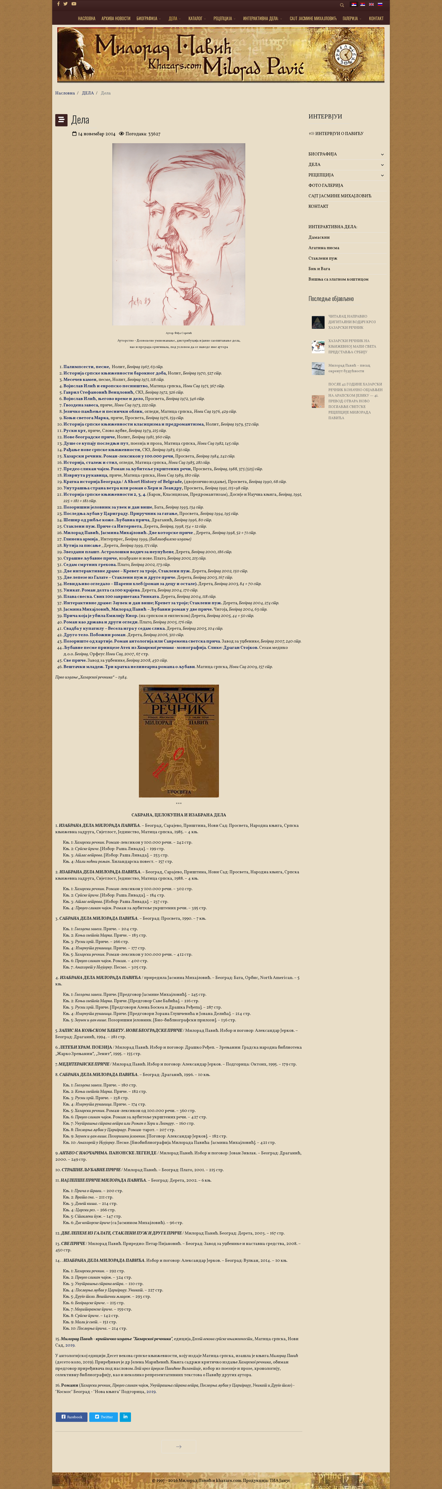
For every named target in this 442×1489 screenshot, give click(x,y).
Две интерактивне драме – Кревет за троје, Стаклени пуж (126, 571)
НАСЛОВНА (86, 18)
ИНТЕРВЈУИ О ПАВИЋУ (339, 134)
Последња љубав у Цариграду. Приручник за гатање (120, 514)
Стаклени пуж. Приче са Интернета (102, 526)
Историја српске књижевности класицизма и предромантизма (133, 424)
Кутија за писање (82, 546)
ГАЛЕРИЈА (350, 18)
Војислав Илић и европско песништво (105, 386)
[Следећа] (179, 1446)
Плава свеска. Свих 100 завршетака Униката (111, 597)
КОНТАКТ (376, 18)
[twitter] (65, 4)
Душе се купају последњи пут (95, 443)
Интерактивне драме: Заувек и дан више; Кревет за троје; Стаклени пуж (142, 603)
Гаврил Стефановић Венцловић (98, 392)
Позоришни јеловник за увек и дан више (107, 507)
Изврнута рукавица (85, 475)
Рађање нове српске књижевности (101, 450)
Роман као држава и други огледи (100, 622)
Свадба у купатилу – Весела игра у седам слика (114, 629)
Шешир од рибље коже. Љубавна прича (106, 520)
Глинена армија (80, 539)
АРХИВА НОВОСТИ (116, 18)
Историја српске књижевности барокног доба (114, 373)
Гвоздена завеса (80, 405)
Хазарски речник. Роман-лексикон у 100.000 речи (118, 456)
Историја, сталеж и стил (90, 463)
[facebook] (58, 4)
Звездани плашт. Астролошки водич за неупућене (118, 552)
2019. (70, 1345)
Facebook (74, 1417)
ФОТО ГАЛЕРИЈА (325, 186)
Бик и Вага (319, 269)
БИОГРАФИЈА (147, 18)
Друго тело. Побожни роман (94, 635)
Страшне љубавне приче (90, 558)
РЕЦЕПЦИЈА (223, 18)
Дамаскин (319, 237)
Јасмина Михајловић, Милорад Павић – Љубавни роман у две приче (137, 609)
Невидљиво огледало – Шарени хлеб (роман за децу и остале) (129, 584)
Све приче (74, 660)
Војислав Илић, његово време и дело (103, 399)
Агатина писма (323, 248)
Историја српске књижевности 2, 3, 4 (104, 495)
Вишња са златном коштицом (338, 279)
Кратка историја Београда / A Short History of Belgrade (122, 482)
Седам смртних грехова (89, 565)
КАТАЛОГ (195, 18)
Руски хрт (74, 431)
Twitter (106, 1417)
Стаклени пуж (322, 258)
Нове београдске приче (89, 437)
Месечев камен (79, 380)
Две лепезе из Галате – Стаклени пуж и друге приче (119, 577)
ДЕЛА (173, 18)
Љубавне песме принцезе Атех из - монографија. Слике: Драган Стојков (160, 648)
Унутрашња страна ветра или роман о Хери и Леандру (122, 488)
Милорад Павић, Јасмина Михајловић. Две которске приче (128, 533)
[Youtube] (73, 4)
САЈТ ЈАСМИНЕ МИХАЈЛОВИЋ (313, 18)
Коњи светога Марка (85, 418)
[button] (374, 154)
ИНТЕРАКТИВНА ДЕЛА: (261, 18)
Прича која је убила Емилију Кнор (100, 616)
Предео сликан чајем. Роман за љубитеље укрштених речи (127, 469)
